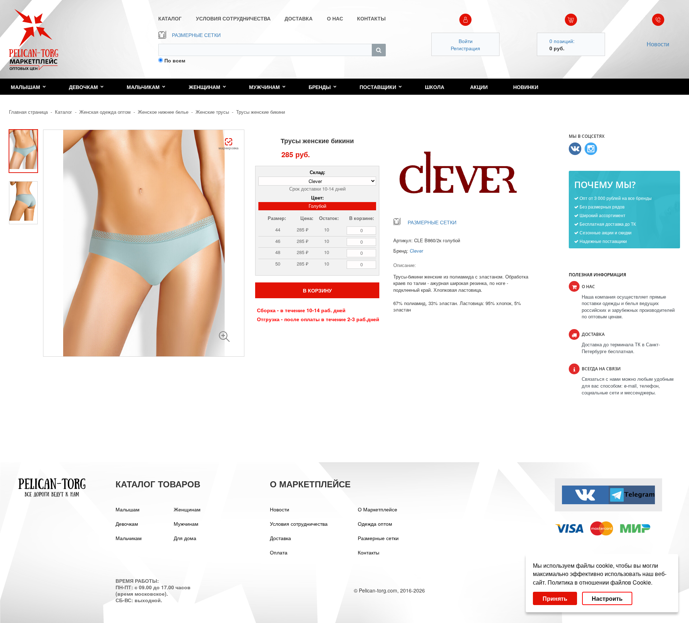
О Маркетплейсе (377, 509)
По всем (174, 60)
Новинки (525, 86)
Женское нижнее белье (163, 111)
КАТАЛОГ (170, 18)
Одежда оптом (375, 523)
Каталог (63, 111)
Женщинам (204, 86)
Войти (466, 40)
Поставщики (378, 86)
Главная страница (28, 111)
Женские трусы (212, 111)
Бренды (320, 86)
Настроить (607, 598)
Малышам (25, 86)
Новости (658, 44)
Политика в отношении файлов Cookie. (600, 582)
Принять (555, 598)
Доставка (280, 538)
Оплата (278, 552)
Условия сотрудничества (299, 523)
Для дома (185, 538)
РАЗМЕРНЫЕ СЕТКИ (196, 34)
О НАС (335, 18)
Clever (416, 250)
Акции (479, 86)
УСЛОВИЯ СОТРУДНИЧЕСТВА (233, 18)
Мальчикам (143, 86)
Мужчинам (264, 86)
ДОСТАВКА (299, 18)
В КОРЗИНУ (317, 290)
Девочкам (83, 86)
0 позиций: (562, 40)
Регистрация (465, 48)
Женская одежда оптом (105, 111)
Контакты (368, 552)
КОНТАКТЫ (371, 18)
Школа (434, 86)
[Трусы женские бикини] (224, 336)
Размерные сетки (378, 538)
